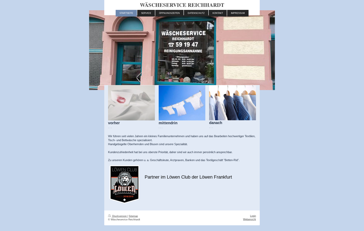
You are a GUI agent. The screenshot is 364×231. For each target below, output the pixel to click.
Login (253, 215)
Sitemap (133, 216)
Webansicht (249, 219)
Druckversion (119, 216)
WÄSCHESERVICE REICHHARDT (182, 5)
